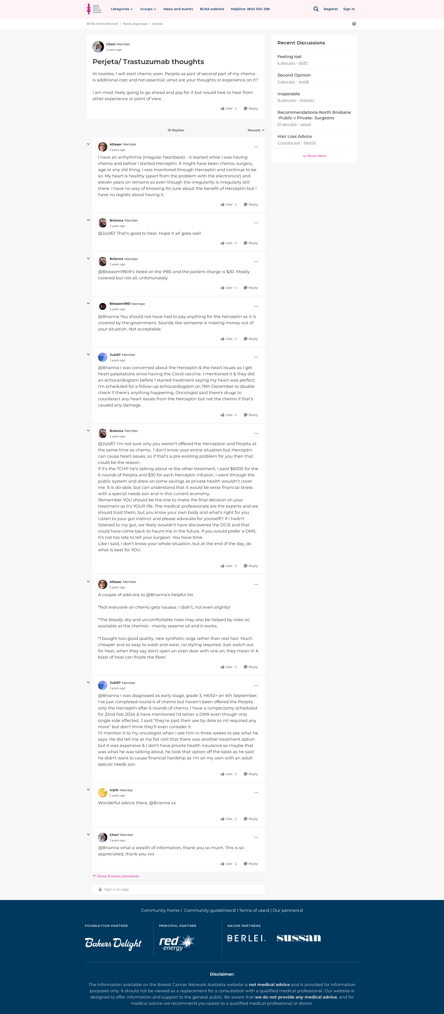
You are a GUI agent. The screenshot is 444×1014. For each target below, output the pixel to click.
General (157, 23)
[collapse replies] (88, 144)
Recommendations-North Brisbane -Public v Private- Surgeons (314, 115)
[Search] (316, 9)
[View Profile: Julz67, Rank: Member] (102, 357)
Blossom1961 (120, 304)
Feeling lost (290, 56)
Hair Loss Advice (295, 136)
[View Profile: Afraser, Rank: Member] (102, 146)
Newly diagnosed (135, 23)
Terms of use (252, 910)
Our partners (286, 910)
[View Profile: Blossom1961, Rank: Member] (102, 306)
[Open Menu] (354, 24)
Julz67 (115, 355)
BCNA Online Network (102, 23)
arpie (114, 790)
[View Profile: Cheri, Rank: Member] (98, 46)
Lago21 (305, 124)
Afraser (116, 144)
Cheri (110, 44)
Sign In (349, 9)
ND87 (303, 63)
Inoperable (289, 93)
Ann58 (304, 82)
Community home (160, 910)
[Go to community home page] (94, 9)
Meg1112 (310, 143)
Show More (316, 156)
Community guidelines (208, 910)
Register (331, 9)
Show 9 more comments (118, 876)
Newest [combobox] (256, 130)
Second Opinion (294, 75)
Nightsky (307, 100)
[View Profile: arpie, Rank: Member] (102, 792)
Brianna (116, 220)
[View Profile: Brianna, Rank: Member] (102, 223)
